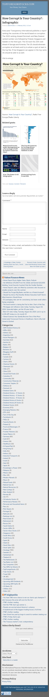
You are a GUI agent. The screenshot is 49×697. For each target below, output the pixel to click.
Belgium (6, 347)
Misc (4, 475)
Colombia (6, 376)
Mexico (5, 473)
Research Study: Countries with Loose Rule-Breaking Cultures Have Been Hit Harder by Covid (35, 264)
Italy (4, 463)
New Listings (7, 490)
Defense (6, 386)
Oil (4, 497)
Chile (5, 369)
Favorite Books (8, 422)
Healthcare (7, 444)
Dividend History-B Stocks (12, 403)
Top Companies (8, 564)
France (5, 429)
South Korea (7, 538)
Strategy (6, 550)
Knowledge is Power (10, 468)
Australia (6, 340)
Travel (5, 574)
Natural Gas (7, 485)
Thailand (6, 557)
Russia (5, 523)
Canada (5, 357)
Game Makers (8, 434)
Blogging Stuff (8, 352)
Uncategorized (8, 579)
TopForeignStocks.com (18, 4)
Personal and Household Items (13, 504)
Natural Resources (9, 487)
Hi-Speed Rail (8, 446)
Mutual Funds (7, 482)
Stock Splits (7, 548)
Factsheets (7, 417)
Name (4, 229)
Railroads (6, 514)
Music (5, 480)
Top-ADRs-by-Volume (10, 567)
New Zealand (7, 492)
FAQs (5, 420)
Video (5, 591)
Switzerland (7, 555)
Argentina (6, 335)
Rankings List (7, 516)
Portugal (6, 511)
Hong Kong (7, 449)
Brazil (5, 354)
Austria (5, 342)
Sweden (6, 552)
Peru (4, 506)
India (4, 451)
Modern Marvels (8, 478)
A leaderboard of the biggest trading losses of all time (22, 610)
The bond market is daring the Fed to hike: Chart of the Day (24, 304)
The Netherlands (9, 560)
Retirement (7, 521)
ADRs (5, 330)
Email (4, 234)
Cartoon (6, 359)
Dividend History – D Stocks (12, 393)
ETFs (4, 412)
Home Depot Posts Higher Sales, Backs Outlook (19, 280)
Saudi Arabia (7, 526)
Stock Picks (7, 545)
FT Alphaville (11, 595)
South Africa (7, 535)
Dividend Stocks (8, 405)
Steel (5, 543)
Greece (5, 441)
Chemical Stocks (8, 364)
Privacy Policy (6, 681)
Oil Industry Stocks (9, 499)
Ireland (5, 458)
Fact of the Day (8, 415)
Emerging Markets (9, 410)
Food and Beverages (10, 427)
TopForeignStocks (9, 569)
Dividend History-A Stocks (12, 400)
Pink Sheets (7, 509)
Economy (11, 184)
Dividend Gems (8, 391)
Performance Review (10, 502)
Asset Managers (9, 337)
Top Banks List (8, 562)
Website (5, 240)
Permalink (23, 184)
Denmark (6, 388)
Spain (5, 540)
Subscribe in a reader (10, 660)
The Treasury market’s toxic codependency (18, 622)
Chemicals (6, 366)
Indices (5, 453)
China (5, 371)
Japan (5, 465)
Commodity (7, 378)
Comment (16, 184)
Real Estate (7, 519)
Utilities (6, 589)
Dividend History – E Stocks (12, 395)
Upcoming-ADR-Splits (10, 584)
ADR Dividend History (10, 328)
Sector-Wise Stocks (10, 531)
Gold (4, 439)
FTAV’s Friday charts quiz (11, 617)
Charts (5, 362)
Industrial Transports (10, 456)
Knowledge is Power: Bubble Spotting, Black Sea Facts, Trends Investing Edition (13, 264)
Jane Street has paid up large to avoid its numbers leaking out (24, 614)
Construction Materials (11, 381)
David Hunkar (11, 25)
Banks (5, 345)
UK (4, 577)
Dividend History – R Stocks (12, 398)
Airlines (5, 333)
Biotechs (6, 349)
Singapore (6, 533)
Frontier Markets (9, 432)
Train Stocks (7, 572)
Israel (5, 461)
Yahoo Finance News (14, 277)
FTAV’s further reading (11, 602)
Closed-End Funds (9, 374)
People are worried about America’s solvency (19, 607)
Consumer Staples (9, 383)
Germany (6, 436)
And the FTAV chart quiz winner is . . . (15, 605)
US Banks (6, 586)
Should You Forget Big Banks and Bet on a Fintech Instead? (23, 292)
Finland (5, 424)
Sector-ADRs (7, 528)
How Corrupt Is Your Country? (20, 114)
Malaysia (6, 470)
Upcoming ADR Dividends (12, 581)
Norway (5, 494)
